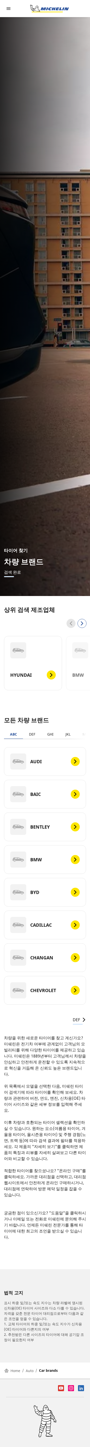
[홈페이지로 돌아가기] (50, 8)
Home (15, 1370)
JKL (68, 734)
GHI (50, 734)
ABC (13, 734)
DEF (32, 734)
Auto (30, 1370)
